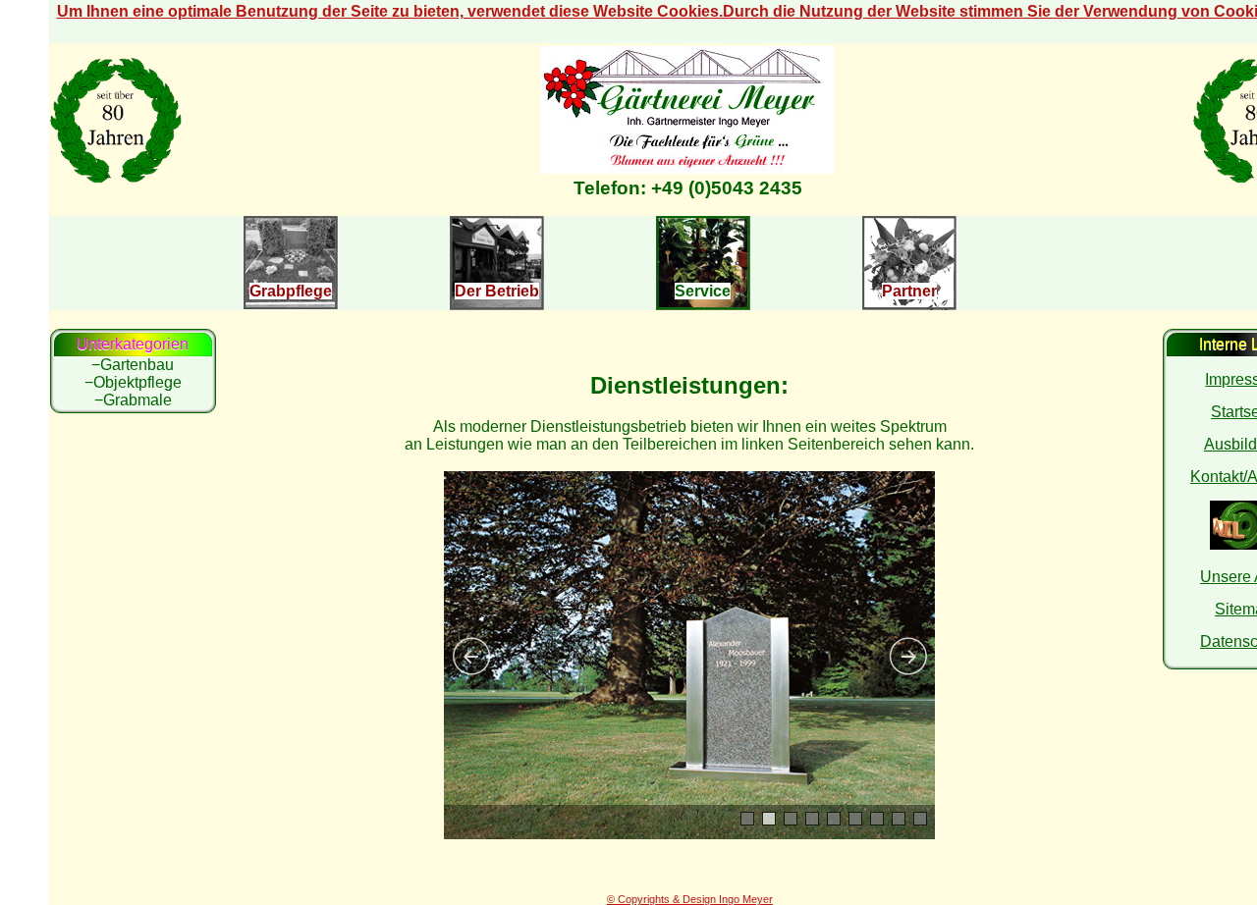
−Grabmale (133, 400)
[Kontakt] (687, 168)
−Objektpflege (133, 382)
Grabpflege (290, 291)
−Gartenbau (132, 364)
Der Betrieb (497, 291)
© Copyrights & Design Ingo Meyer (690, 899)
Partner (909, 291)
